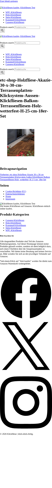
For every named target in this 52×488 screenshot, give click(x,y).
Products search (7, 27)
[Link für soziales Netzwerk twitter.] (26, 371)
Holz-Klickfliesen (13, 15)
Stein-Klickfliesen (13, 17)
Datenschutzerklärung (15, 194)
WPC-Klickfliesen (14, 12)
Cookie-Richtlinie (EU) (16, 191)
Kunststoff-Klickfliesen (16, 20)
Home (8, 196)
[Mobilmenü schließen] (1, 49)
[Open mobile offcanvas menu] (1, 34)
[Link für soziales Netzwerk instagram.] (26, 431)
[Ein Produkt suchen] (3, 5)
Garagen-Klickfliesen (15, 22)
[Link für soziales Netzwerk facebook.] (26, 318)
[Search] (2, 31)
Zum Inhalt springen (9, 1)
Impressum (10, 199)
